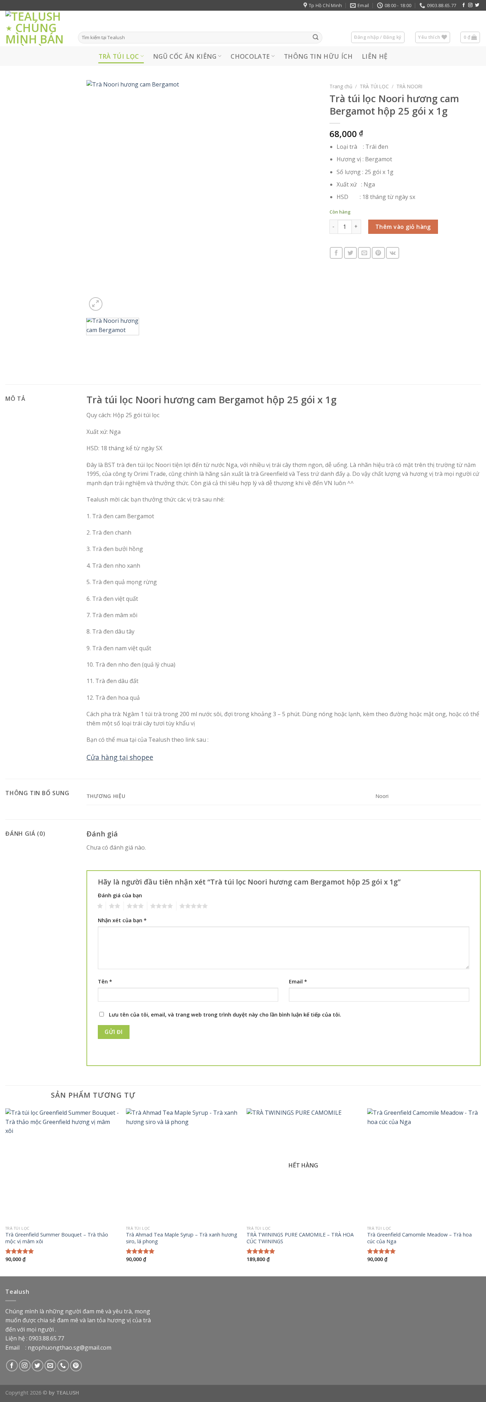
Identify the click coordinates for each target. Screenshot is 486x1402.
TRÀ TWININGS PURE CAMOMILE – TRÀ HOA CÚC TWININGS (300, 1238)
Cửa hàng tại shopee (119, 757)
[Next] (305, 196)
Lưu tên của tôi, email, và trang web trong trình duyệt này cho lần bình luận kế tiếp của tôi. (225, 1014)
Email (298, 981)
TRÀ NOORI (409, 86)
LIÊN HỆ (374, 56)
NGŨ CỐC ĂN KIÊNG (185, 56)
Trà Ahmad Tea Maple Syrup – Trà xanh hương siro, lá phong (181, 1238)
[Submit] (316, 38)
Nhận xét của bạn (122, 920)
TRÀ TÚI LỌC (119, 56)
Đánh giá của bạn (120, 895)
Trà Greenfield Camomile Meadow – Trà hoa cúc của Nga (419, 1238)
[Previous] (100, 196)
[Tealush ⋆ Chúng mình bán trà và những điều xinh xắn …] (36, 28)
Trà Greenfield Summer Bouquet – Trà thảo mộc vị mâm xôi (56, 1238)
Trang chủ (340, 86)
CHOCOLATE (250, 56)
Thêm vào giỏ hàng (403, 227)
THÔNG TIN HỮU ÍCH (318, 56)
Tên (105, 981)
